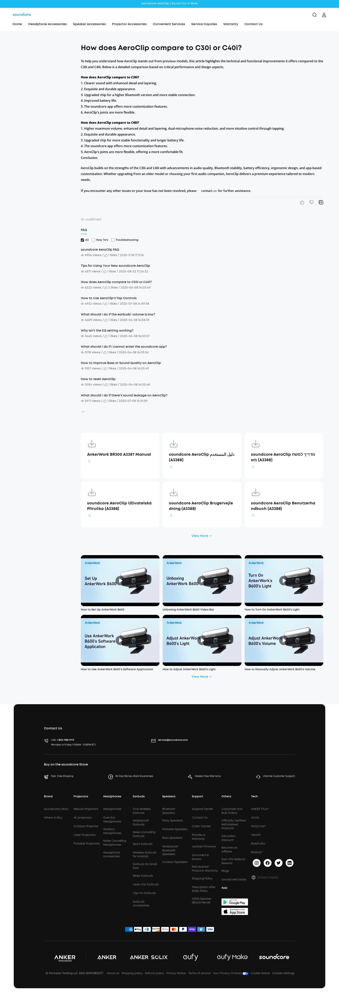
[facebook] (268, 863)
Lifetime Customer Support (279, 776)
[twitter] (278, 863)
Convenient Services (169, 24)
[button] (42, 46)
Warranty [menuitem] (230, 24)
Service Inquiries (204, 24)
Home (17, 24)
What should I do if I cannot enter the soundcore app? (124, 347)
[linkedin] (289, 863)
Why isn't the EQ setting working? (107, 330)
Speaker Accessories (89, 24)
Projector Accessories (129, 24)
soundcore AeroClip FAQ (100, 250)
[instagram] (257, 863)
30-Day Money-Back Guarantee (134, 776)
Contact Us (253, 24)
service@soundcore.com (173, 740)
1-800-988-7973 (65, 740)
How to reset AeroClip (98, 379)
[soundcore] (22, 15)
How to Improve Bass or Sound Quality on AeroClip (121, 363)
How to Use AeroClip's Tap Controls (109, 298)
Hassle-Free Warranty (208, 776)
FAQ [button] (84, 230)
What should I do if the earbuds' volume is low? (118, 314)
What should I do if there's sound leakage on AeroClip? (124, 395)
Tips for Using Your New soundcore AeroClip (115, 266)
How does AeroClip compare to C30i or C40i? (116, 282)
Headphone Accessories (47, 24)
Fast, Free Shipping (62, 776)
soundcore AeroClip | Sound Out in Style (169, 3)
